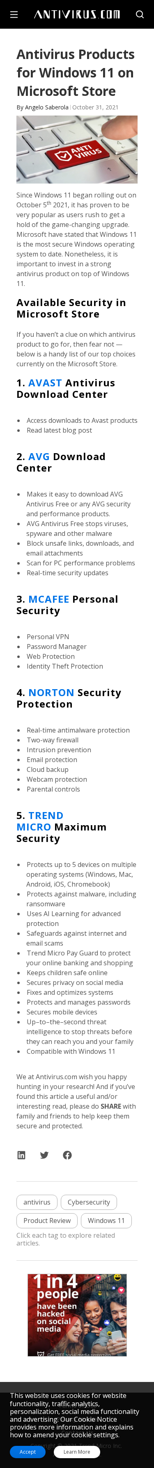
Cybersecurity (89, 1202)
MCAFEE (48, 599)
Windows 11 (106, 1220)
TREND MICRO (40, 820)
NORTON (51, 692)
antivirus (37, 1202)
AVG (39, 456)
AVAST (45, 382)
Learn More (77, 1452)
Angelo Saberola (47, 107)
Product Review (47, 1220)
